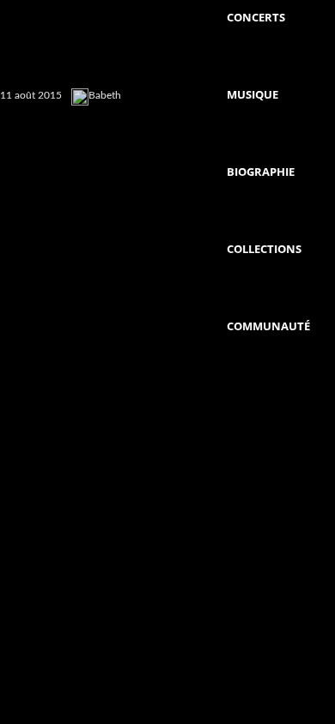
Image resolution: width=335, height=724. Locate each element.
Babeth (104, 95)
